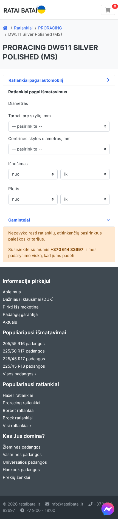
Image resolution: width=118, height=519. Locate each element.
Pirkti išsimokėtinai (21, 307)
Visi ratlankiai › (17, 425)
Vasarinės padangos (22, 454)
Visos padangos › (19, 373)
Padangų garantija (20, 314)
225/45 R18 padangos (24, 366)
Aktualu (10, 322)
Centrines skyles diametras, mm (39, 138)
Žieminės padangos (22, 447)
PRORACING (50, 28)
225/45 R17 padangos (24, 358)
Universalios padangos (25, 462)
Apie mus (12, 291)
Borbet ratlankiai (19, 410)
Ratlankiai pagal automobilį (36, 80)
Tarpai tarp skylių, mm (29, 115)
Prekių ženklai (16, 477)
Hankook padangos (21, 469)
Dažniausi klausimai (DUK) (28, 299)
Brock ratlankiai (18, 417)
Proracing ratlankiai (21, 402)
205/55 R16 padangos (24, 343)
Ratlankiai (23, 28)
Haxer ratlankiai (18, 395)
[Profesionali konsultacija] (108, 509)
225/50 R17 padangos (24, 351)
